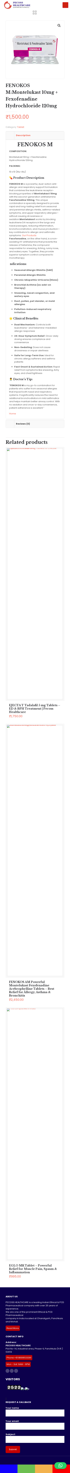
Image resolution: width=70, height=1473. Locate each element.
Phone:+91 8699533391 (19, 1357)
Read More (13, 1328)
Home (12, 413)
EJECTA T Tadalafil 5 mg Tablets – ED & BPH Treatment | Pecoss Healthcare (34, 708)
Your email (12, 1421)
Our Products (29, 235)
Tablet (20, 127)
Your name (12, 1408)
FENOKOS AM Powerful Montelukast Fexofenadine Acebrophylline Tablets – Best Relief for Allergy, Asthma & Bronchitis (31, 988)
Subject (10, 1434)
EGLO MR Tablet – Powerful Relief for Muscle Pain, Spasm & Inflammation (33, 1269)
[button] (59, 26)
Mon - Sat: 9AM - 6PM (18, 1364)
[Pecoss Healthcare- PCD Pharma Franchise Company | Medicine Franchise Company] (17, 5)
